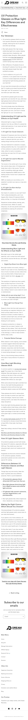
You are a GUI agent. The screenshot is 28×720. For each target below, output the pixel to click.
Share (5, 32)
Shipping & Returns (6, 681)
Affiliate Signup (5, 649)
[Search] (22, 2)
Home (2, 639)
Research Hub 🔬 (5, 653)
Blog (2, 691)
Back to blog (15, 593)
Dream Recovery (10, 716)
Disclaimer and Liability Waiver (9, 688)
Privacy (3, 684)
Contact (3, 656)
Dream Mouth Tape (20, 8)
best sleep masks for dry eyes (17, 297)
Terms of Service (5, 677)
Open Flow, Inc (20, 716)
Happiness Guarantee (7, 670)
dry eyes (18, 276)
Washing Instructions (6, 673)
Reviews (3, 660)
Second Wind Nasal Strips (7, 8)
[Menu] (2, 2)
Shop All (3, 642)
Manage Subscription (6, 646)
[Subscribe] (23, 616)
